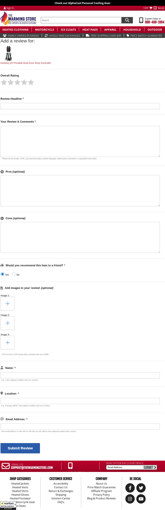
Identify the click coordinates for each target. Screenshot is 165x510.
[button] (8, 505)
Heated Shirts (20, 491)
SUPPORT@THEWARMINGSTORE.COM (32, 468)
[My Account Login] (5, 8)
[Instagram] (130, 499)
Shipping (61, 494)
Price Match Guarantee (101, 487)
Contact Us (61, 487)
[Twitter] (141, 488)
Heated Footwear (20, 498)
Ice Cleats (20, 506)
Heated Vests (20, 487)
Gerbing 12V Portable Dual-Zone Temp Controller (25, 63)
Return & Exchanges (61, 491)
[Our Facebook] (130, 488)
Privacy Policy (101, 494)
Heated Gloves (20, 494)
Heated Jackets (20, 483)
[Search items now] (127, 20)
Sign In (10, 8)
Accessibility (60, 483)
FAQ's (61, 502)
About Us (101, 483)
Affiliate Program (101, 491)
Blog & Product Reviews (101, 498)
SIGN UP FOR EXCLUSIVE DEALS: (125, 463)
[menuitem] (15, 29)
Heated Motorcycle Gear (20, 502)
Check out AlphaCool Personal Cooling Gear (82, 3)
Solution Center (60, 498)
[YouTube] (141, 499)
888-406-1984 (154, 22)
